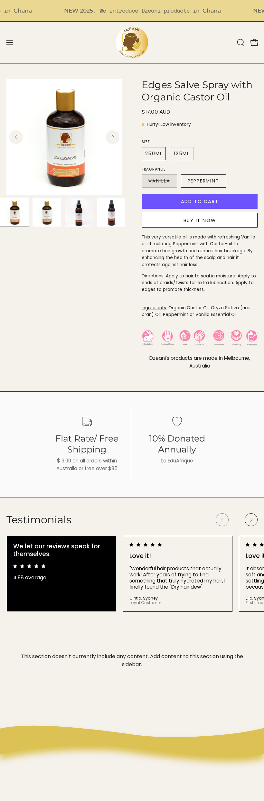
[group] (132, 574)
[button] (240, 42)
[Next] (112, 136)
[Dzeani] (132, 42)
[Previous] (16, 136)
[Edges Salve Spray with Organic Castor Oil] (14, 212)
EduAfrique (180, 460)
